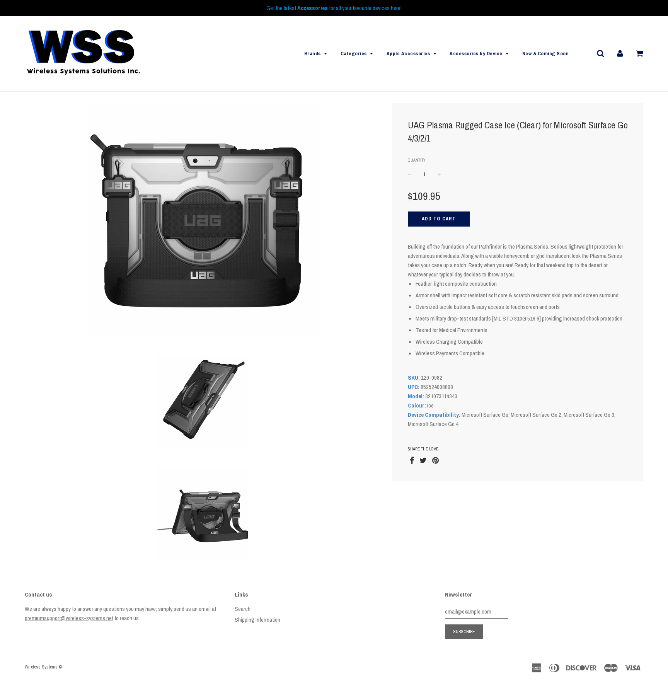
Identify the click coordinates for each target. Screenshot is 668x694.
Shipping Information (257, 620)
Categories (354, 53)
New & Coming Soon (545, 53)
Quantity (417, 160)
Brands (312, 53)
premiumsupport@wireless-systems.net (69, 618)
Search (242, 609)
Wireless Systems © (43, 667)
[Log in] (620, 53)
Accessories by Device (476, 53)
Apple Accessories (408, 53)
